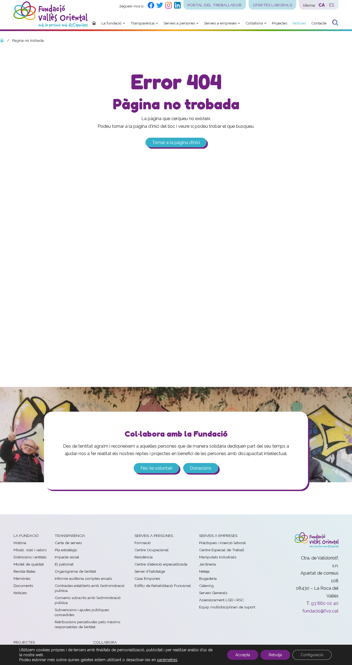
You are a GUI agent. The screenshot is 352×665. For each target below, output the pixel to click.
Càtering (206, 585)
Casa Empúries (147, 578)
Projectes (24, 642)
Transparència (70, 535)
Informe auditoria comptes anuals (83, 578)
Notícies (20, 593)
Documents (23, 585)
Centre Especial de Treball (221, 550)
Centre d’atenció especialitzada (160, 564)
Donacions (200, 468)
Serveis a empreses (218, 535)
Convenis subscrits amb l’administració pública (88, 600)
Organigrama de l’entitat (75, 571)
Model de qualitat (28, 564)
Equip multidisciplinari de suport (227, 607)
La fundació (26, 535)
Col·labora (105, 642)
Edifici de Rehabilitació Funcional (162, 585)
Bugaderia (208, 578)
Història (19, 543)
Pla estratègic (66, 550)
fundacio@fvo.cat (320, 611)
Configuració (312, 655)
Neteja (204, 571)
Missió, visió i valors (29, 550)
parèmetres (167, 660)
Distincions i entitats (29, 557)
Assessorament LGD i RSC (221, 600)
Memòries (21, 578)
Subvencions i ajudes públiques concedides (82, 612)
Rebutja (275, 655)
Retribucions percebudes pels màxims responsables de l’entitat (87, 624)
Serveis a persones (153, 535)
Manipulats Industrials (217, 557)
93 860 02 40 (325, 603)
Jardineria (207, 564)
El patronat (64, 564)
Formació (142, 543)
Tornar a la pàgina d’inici (176, 142)
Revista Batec (24, 571)
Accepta (242, 655)
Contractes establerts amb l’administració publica (90, 588)
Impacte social (67, 557)
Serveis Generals (213, 593)
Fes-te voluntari (156, 468)
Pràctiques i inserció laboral (222, 543)
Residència (143, 557)
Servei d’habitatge (149, 571)
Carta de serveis (68, 543)
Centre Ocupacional (151, 550)
